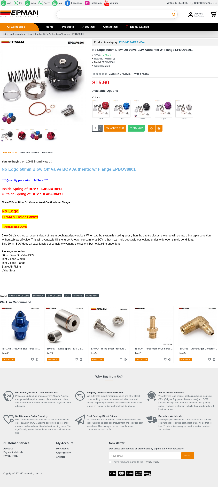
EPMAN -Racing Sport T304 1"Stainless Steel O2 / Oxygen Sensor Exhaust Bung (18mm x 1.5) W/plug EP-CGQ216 (65, 348)
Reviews (47, 152)
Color (95, 97)
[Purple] (163, 108)
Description (9, 152)
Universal (77, 296)
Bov (142, 42)
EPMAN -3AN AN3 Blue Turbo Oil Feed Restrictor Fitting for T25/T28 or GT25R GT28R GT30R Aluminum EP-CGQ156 (21, 348)
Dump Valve (92, 296)
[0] (214, 14)
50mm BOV (38, 296)
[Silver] (184, 108)
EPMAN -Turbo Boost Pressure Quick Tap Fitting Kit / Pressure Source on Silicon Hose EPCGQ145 (109, 348)
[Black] (142, 108)
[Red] (101, 108)
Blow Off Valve (54, 296)
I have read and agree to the (135, 461)
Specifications (29, 152)
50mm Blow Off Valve (19, 296)
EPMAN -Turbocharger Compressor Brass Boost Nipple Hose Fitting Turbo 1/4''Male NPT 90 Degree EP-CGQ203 (198, 348)
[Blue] (121, 108)
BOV (67, 296)
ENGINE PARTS (128, 42)
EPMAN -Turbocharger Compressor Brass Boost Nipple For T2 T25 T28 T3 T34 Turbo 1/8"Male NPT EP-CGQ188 (154, 348)
